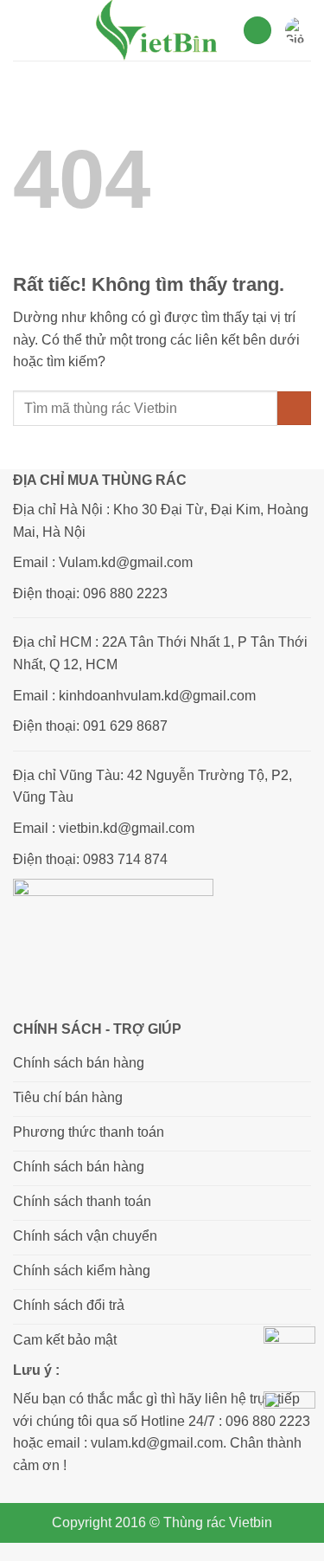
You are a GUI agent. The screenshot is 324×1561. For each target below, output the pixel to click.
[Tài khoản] (257, 30)
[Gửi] (294, 408)
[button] (23, 30)
